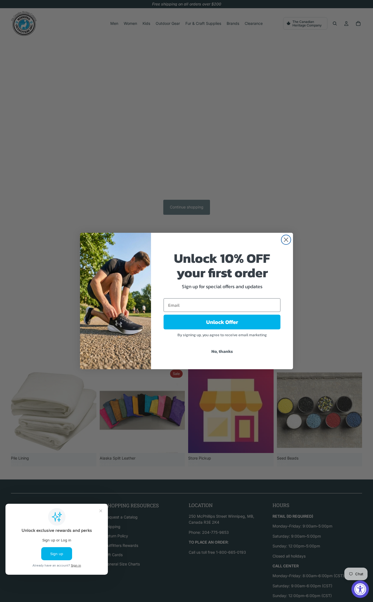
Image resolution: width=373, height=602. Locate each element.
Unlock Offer (222, 322)
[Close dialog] (286, 240)
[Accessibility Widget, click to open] (360, 589)
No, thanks (222, 351)
